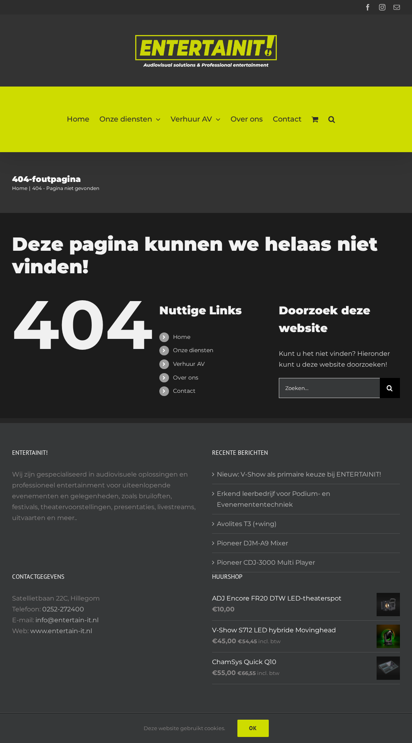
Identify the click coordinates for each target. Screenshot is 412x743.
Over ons (185, 377)
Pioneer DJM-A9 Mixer (252, 543)
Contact (184, 390)
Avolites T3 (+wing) (246, 524)
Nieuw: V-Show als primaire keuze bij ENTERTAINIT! (299, 474)
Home (181, 337)
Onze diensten (193, 350)
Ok (253, 728)
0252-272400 (63, 609)
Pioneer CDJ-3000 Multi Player (266, 562)
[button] (331, 119)
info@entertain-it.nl (67, 620)
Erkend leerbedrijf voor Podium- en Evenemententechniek (273, 499)
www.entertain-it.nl (61, 631)
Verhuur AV (189, 363)
